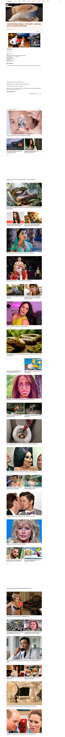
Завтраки (38, 1)
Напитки (33, 1)
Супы (15, 1)
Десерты (29, 1)
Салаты (19, 1)
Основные (24, 1)
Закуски (43, 1)
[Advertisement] (24, 73)
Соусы (48, 1)
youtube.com (39, 93)
